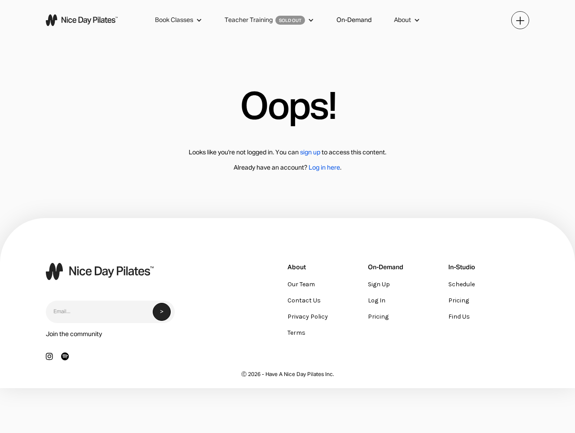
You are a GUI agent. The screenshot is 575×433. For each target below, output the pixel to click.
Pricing (378, 316)
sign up (310, 152)
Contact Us (304, 300)
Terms (296, 333)
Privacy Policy (308, 316)
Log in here (324, 168)
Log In (376, 300)
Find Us (459, 316)
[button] (178, 20)
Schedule (461, 284)
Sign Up (379, 284)
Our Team (301, 284)
